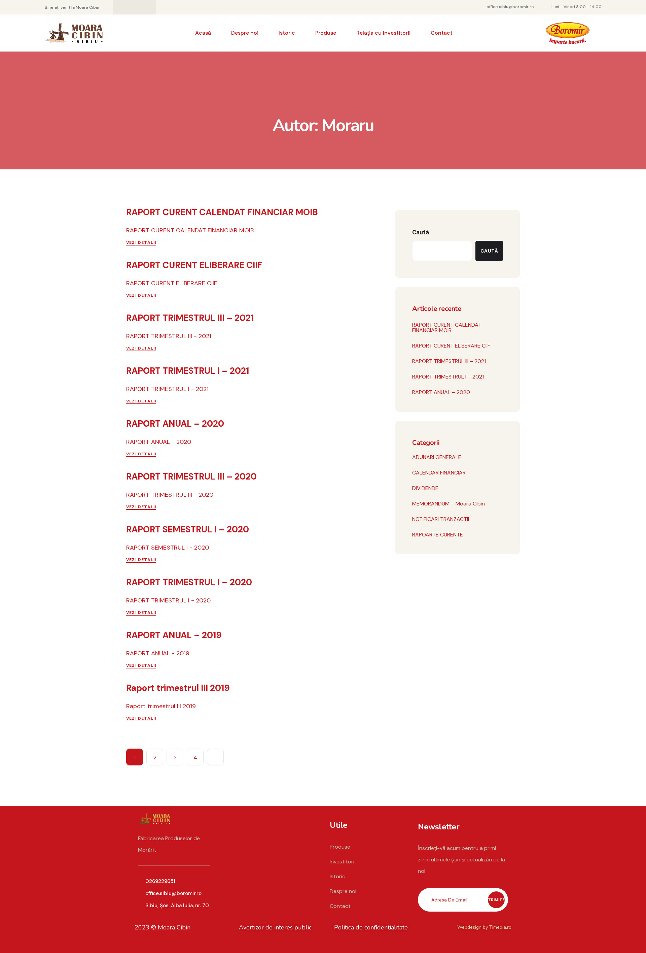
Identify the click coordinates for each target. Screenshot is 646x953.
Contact (442, 32)
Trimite (496, 899)
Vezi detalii (141, 242)
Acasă (203, 32)
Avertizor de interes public (275, 927)
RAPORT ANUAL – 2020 (175, 423)
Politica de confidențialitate (371, 927)
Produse (325, 32)
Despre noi (244, 32)
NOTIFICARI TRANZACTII (440, 519)
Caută (420, 232)
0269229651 (160, 881)
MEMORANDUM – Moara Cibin (448, 503)
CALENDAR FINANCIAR (439, 472)
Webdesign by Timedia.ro (484, 927)
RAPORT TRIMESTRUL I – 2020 (189, 582)
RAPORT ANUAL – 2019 (174, 635)
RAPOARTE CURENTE (437, 534)
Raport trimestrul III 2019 (178, 688)
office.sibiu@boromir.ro (173, 893)
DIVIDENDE (425, 488)
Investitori (342, 861)
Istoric (287, 32)
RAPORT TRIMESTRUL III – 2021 (190, 318)
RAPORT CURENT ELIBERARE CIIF (194, 265)
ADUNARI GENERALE (436, 457)
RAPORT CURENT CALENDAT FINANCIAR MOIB (222, 212)
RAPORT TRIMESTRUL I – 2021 (187, 370)
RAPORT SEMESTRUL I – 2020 (187, 529)
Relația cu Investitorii (383, 32)
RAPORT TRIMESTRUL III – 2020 (191, 476)
